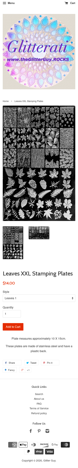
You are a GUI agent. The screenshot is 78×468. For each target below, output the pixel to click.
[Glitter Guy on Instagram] (47, 431)
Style (6, 292)
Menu (11, 3)
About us (39, 398)
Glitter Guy (49, 460)
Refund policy (39, 413)
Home (6, 101)
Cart (72, 3)
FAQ (39, 403)
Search (39, 394)
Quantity (8, 307)
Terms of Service (39, 408)
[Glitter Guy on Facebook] (31, 431)
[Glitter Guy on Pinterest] (39, 431)
